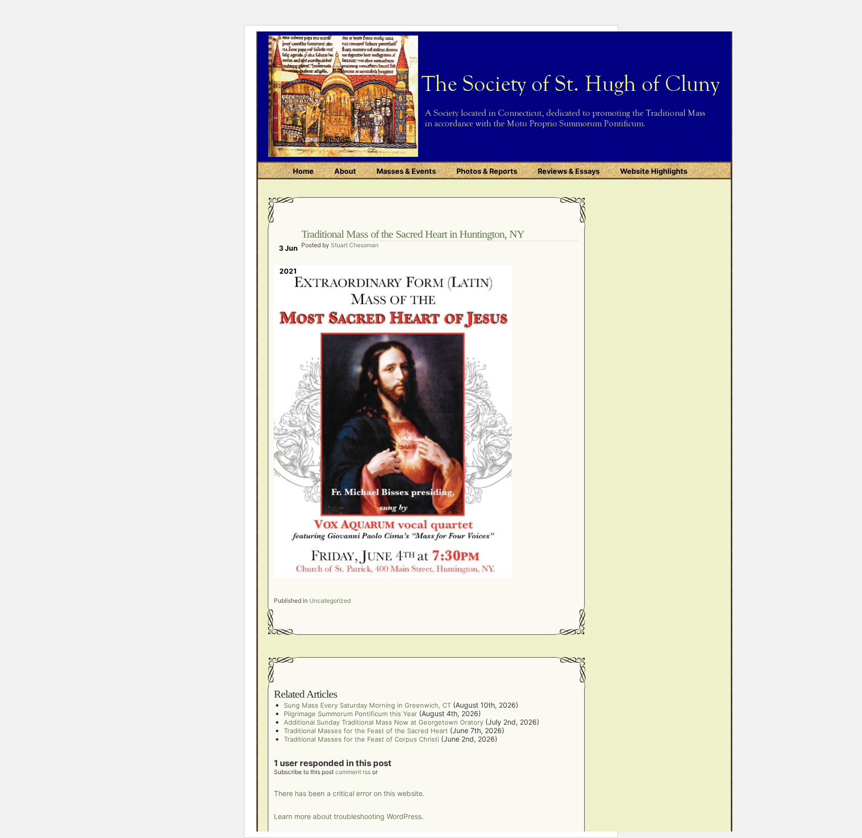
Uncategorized (330, 600)
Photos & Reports (486, 171)
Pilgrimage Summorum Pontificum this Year (350, 714)
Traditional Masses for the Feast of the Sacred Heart (366, 731)
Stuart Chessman (355, 245)
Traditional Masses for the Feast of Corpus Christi (361, 739)
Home (303, 171)
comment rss (353, 772)
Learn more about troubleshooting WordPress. (349, 816)
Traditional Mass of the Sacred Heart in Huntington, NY (412, 234)
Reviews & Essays (569, 171)
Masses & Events (406, 171)
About (345, 171)
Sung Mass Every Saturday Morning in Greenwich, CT (367, 705)
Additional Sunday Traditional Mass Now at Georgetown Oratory (383, 722)
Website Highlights (653, 171)
